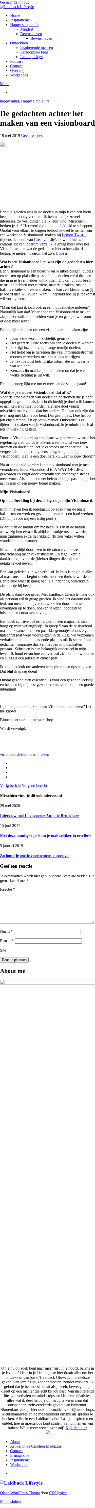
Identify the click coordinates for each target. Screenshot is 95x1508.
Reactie (7, 889)
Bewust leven (31, 34)
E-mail (7, 941)
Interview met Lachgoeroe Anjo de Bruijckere (39, 815)
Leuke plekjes (31, 57)
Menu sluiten (10, 1501)
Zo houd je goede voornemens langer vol (34, 855)
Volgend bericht (34, 785)
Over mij (17, 70)
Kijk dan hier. (76, 1428)
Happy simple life (24, 24)
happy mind (9, 101)
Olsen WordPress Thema (20, 1493)
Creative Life (44, 239)
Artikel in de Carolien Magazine (36, 1446)
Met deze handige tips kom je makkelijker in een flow (45, 835)
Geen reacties (32, 135)
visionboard (9, 754)
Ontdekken (19, 43)
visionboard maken (34, 754)
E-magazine (19, 1455)
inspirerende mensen (36, 47)
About (15, 1441)
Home (15, 15)
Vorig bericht (10, 785)
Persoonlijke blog (34, 52)
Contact (16, 66)
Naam (6, 931)
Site (3, 950)
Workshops (19, 75)
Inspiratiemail (21, 20)
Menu (4, 84)
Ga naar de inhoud (15, 2)
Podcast (16, 61)
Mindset (26, 29)
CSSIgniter (58, 1493)
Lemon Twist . (74, 235)
